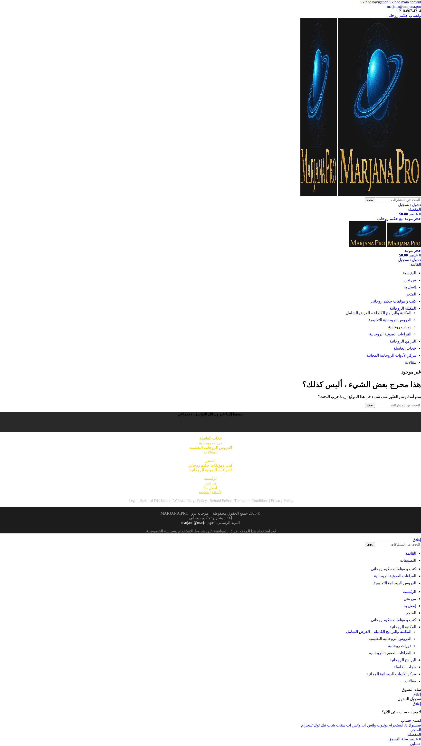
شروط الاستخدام (191, 531)
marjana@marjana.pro (404, 6)
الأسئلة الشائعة (210, 492)
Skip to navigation (374, 2)
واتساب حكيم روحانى (404, 15)
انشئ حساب (411, 720)
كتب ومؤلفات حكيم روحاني (210, 465)
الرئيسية (210, 478)
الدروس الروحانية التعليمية (390, 320)
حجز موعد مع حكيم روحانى (399, 218)
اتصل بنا (210, 488)
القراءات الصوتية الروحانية (390, 334)
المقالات (210, 452)
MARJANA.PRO (175, 513)
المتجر (210, 461)
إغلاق (417, 540)
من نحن (210, 483)
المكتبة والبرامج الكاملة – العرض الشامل (378, 313)
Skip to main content (405, 2)
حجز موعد (412, 250)
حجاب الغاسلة (210, 438)
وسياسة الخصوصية (161, 531)
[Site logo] (379, 195)
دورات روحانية (399, 327)
